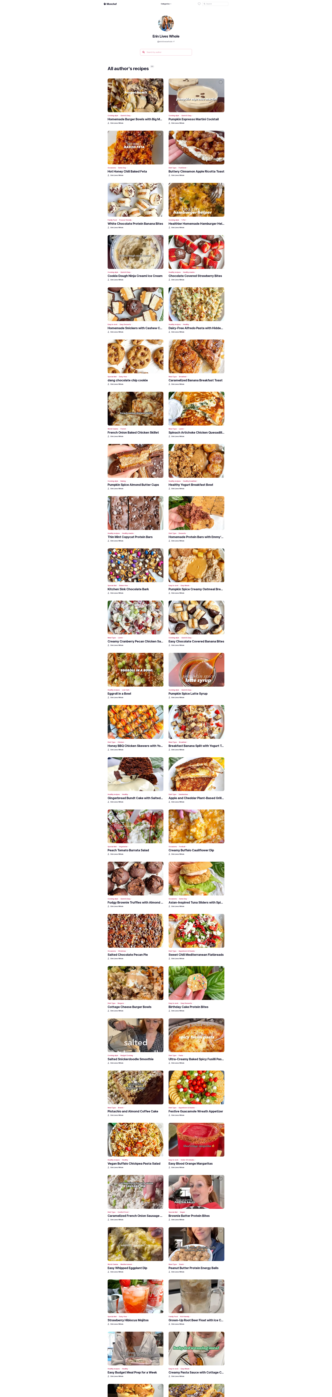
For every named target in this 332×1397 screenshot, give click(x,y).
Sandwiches (183, 794)
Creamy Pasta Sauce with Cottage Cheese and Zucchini (196, 1372)
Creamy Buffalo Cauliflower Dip (191, 850)
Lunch (181, 429)
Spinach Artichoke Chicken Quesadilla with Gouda (196, 432)
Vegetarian (123, 847)
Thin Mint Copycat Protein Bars (130, 537)
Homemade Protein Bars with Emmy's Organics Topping (196, 537)
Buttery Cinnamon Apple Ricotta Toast (196, 171)
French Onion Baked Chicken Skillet (133, 432)
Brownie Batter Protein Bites (189, 1216)
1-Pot (183, 220)
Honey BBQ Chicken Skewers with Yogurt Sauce (135, 746)
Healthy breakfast (189, 481)
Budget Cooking (126, 1055)
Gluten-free (123, 585)
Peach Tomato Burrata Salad (128, 850)
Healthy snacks (189, 272)
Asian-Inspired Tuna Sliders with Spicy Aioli (196, 902)
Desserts (182, 533)
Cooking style (113, 116)
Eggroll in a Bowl (119, 693)
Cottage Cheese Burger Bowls (129, 1007)
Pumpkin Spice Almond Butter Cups (133, 485)
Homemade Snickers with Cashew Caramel (135, 328)
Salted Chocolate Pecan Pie (128, 955)
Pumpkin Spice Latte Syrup (188, 693)
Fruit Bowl (182, 168)
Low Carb (125, 690)
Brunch (120, 1108)
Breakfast (182, 377)
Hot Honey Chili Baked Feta (127, 171)
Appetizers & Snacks (187, 951)
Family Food (112, 220)
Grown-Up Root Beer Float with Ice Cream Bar (196, 1320)
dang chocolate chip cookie (128, 380)
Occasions (112, 168)
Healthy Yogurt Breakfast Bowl (191, 485)
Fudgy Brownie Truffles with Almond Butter (135, 902)
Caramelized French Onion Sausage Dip (135, 1216)
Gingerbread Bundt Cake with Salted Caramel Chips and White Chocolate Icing (135, 798)
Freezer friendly (125, 220)
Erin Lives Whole (116, 123)
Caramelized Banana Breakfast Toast (196, 380)
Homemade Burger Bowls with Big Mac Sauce (135, 119)
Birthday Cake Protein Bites (188, 1007)
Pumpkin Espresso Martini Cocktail (194, 119)
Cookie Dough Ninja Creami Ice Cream (135, 276)
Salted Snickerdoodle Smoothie (131, 1059)
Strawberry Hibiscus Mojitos (128, 1320)
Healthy (186, 324)
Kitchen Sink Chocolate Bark (128, 589)
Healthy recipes (175, 272)
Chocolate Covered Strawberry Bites (195, 276)
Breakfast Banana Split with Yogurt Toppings (196, 746)
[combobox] (215, 4)
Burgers (121, 1003)
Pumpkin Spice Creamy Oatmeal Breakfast (196, 589)
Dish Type (172, 168)
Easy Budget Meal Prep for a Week (132, 1372)
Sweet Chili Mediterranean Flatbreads (196, 955)
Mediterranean (126, 1264)
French (123, 429)
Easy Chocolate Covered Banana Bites (196, 641)
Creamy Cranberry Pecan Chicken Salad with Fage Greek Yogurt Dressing (135, 641)
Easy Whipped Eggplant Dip (127, 1268)
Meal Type (173, 377)
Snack (181, 1264)
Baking (123, 481)
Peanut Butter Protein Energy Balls (194, 1268)
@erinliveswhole (164, 41)
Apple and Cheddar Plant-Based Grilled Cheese (196, 798)
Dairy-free (123, 377)
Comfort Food (123, 1212)
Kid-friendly (184, 1317)
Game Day (122, 168)
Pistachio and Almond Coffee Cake (133, 1111)
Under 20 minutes (187, 1160)
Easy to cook (112, 324)
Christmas (122, 951)
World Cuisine (113, 429)
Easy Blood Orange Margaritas (191, 1163)
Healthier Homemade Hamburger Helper (196, 223)
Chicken (121, 742)
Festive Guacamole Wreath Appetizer (196, 1111)
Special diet (112, 377)
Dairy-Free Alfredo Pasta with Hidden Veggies (196, 328)
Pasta (181, 1055)
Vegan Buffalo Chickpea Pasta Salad (134, 1163)
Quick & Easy (125, 116)
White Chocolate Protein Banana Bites (135, 223)
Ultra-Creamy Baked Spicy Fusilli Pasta (196, 1059)
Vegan (182, 1212)
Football (182, 847)
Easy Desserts (125, 324)
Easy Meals (185, 585)
